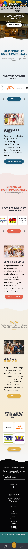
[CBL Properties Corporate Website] (14, 527)
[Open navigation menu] (14, 545)
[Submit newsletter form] (23, 477)
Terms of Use (14, 521)
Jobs (14, 511)
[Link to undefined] (10, 88)
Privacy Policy (14, 519)
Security (14, 523)
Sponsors (14, 517)
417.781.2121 (14, 502)
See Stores (14, 25)
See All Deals (13, 297)
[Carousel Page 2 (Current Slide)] (15, 31)
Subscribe (14, 507)
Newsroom (14, 509)
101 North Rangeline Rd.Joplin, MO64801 (14, 499)
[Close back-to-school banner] (26, 1)
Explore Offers (12, 161)
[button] (20, 9)
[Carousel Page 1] (12, 31)
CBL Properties (11, 534)
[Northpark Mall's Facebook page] (14, 487)
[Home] (7, 9)
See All (13, 99)
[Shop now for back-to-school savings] (23, 4)
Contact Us (14, 513)
